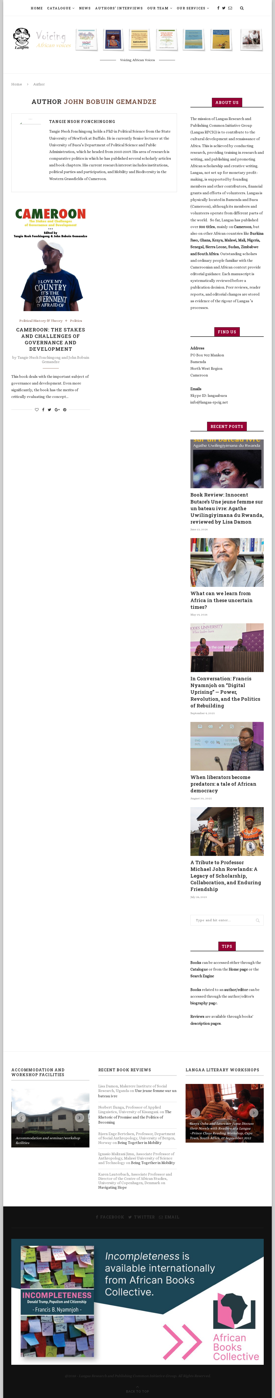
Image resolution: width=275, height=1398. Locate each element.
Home (37, 8)
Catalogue (59, 8)
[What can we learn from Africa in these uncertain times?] (227, 562)
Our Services (191, 8)
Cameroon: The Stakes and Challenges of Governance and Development (50, 339)
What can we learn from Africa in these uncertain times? (221, 600)
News (85, 8)
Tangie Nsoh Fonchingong (82, 121)
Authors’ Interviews (119, 8)
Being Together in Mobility (140, 1142)
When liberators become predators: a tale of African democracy (223, 784)
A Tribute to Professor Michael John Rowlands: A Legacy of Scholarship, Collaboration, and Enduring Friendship (225, 876)
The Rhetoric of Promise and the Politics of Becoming (134, 1117)
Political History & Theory (41, 321)
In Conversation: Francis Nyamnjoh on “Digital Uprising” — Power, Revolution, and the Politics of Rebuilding (225, 692)
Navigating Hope (112, 1187)
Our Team (158, 8)
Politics (76, 321)
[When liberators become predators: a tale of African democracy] (227, 746)
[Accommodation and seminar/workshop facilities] (51, 1118)
